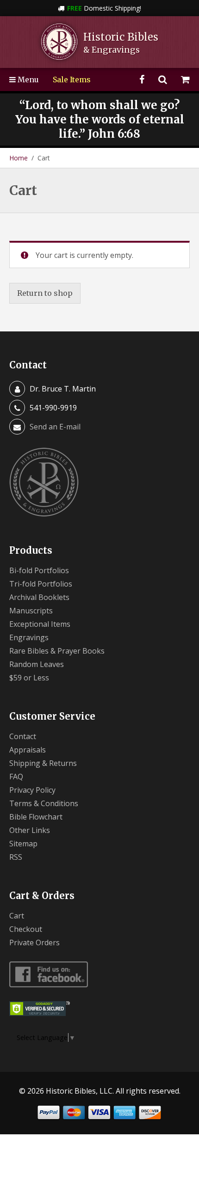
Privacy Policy (32, 790)
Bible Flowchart (35, 817)
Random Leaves (36, 664)
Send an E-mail (55, 427)
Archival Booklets (39, 597)
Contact (22, 736)
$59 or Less (29, 678)
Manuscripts (31, 611)
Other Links (29, 830)
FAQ (16, 776)
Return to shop (45, 293)
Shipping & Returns (43, 763)
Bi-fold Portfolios (39, 570)
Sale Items (72, 79)
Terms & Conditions (43, 803)
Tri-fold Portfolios (40, 584)
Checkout (25, 929)
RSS (15, 857)
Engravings (29, 637)
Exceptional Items (39, 624)
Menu (27, 79)
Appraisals (27, 750)
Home (18, 157)
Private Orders (34, 942)
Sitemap (23, 843)
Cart (16, 916)
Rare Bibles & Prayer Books (57, 651)
